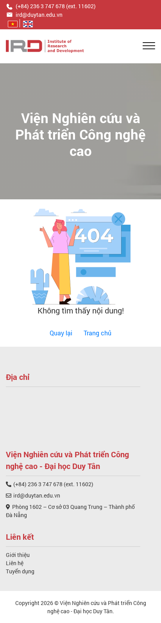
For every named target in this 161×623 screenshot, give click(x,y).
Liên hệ (14, 563)
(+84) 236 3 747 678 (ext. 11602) (53, 484)
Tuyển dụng (20, 571)
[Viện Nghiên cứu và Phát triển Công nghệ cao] (45, 45)
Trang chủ (97, 333)
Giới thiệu (18, 555)
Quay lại (61, 333)
